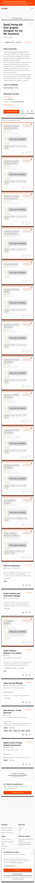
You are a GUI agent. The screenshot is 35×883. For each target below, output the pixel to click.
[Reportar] (32, 111)
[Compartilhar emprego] (26, 585)
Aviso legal (4, 846)
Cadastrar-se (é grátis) (17, 792)
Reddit (9, 97)
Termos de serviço (6, 839)
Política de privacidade (7, 841)
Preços (20, 827)
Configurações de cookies (18, 878)
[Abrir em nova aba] (23, 585)
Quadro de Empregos (7, 827)
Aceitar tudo (17, 870)
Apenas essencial (17, 874)
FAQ (20, 830)
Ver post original (7, 104)
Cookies (3, 848)
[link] (17, 139)
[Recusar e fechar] (32, 853)
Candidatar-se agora (12, 111)
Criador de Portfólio (6, 830)
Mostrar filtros (18, 18)
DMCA (3, 844)
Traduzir (28, 42)
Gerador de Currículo (7, 832)
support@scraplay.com (25, 844)
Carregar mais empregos (18, 773)
